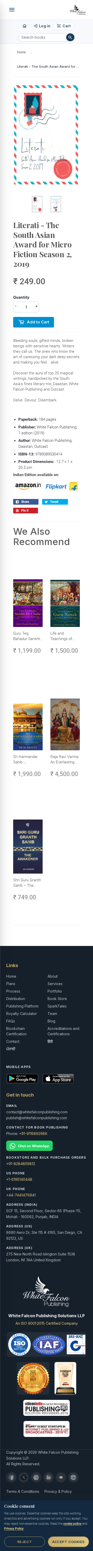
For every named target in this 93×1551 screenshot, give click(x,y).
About (53, 976)
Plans (10, 983)
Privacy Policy (14, 1528)
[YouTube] (61, 1477)
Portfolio (55, 991)
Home (21, 52)
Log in (41, 26)
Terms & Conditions (22, 1491)
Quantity (21, 297)
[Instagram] (36, 1477)
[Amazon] (73, 1477)
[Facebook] (11, 1477)
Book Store (57, 998)
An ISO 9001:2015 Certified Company (47, 1323)
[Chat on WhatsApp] (46, 1146)
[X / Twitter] (24, 1477)
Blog (51, 1021)
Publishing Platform (22, 1006)
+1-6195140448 (19, 1179)
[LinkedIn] (48, 1477)
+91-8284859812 (20, 1163)
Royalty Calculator (21, 1013)
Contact (12, 1041)
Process (13, 991)
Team (52, 1013)
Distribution (15, 998)
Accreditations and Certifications (63, 1031)
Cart (64, 26)
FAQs (10, 1021)
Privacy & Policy (58, 1491)
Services (55, 983)
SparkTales (57, 1006)
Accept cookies (68, 1542)
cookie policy (72, 1524)
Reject (24, 1542)
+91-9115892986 (33, 1133)
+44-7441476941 (21, 1195)
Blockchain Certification (16, 1031)
